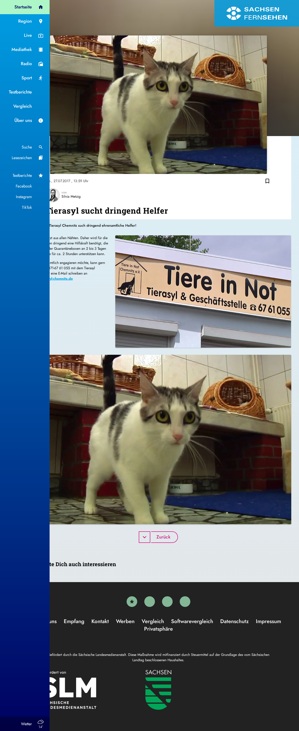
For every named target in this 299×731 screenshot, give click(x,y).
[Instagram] (167, 601)
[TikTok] (185, 601)
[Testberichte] (132, 601)
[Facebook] (149, 601)
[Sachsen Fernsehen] (256, 13)
